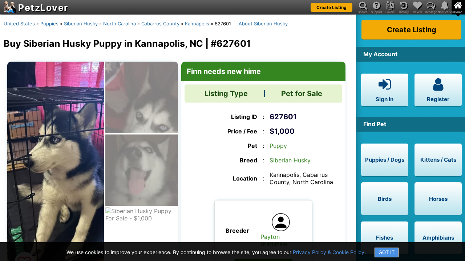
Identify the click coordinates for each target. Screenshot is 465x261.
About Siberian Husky (263, 23)
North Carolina (119, 23)
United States (19, 23)
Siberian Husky (81, 23)
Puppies (49, 23)
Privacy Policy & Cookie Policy (328, 252)
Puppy (278, 145)
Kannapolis (197, 23)
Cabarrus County (160, 23)
